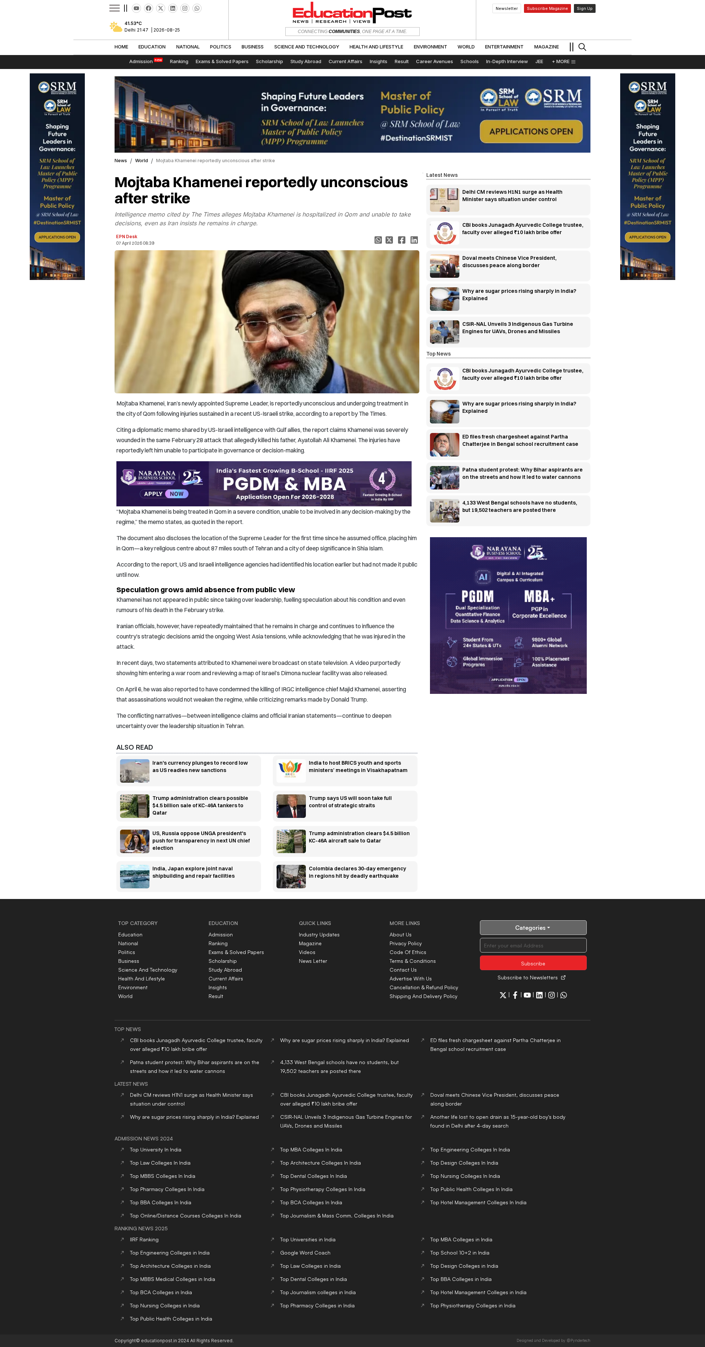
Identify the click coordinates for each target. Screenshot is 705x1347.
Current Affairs (226, 978)
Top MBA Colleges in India (461, 1239)
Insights (218, 987)
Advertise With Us (411, 978)
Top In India (155, 1149)
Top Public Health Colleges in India (171, 1318)
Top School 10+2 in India (459, 1252)
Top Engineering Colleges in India (170, 1252)
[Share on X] (390, 240)
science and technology (147, 969)
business (128, 961)
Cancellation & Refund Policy (424, 987)
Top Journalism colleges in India (318, 1292)
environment (133, 987)
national (128, 943)
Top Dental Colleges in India (313, 1279)
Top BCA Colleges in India (161, 1292)
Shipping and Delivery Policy (424, 996)
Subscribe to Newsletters (528, 977)
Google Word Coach (305, 1252)
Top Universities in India (308, 1239)
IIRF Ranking (144, 1239)
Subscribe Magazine (547, 8)
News (121, 160)
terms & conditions (413, 961)
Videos (307, 952)
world (141, 160)
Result (216, 996)
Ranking (218, 943)
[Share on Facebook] (402, 240)
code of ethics (408, 952)
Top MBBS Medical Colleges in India (172, 1279)
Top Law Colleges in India (310, 1266)
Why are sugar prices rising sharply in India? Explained (344, 1040)
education (130, 934)
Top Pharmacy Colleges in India (317, 1305)
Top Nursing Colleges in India (165, 1305)
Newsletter (507, 8)
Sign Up (585, 8)
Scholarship (223, 961)
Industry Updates (319, 934)
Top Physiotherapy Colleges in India (473, 1305)
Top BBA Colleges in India (461, 1279)
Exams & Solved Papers (236, 952)
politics (126, 952)
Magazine (310, 943)
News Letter (313, 961)
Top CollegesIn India (311, 1149)
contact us (403, 969)
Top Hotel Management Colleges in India (478, 1292)
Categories (530, 927)
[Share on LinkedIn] (415, 240)
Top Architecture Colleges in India (170, 1266)
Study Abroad (225, 969)
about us (401, 934)
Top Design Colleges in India (464, 1266)
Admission (221, 934)
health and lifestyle (141, 978)
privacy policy (406, 943)
